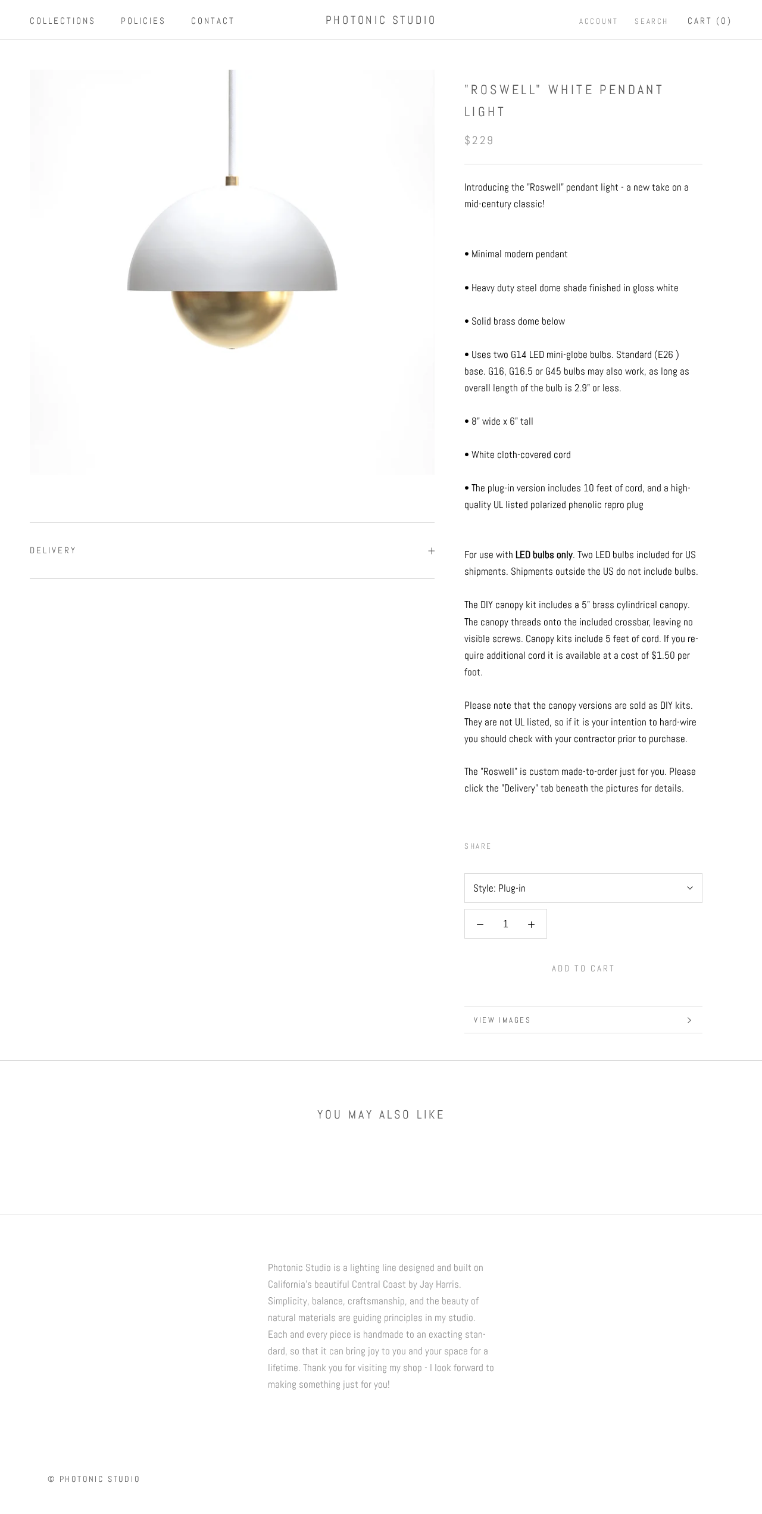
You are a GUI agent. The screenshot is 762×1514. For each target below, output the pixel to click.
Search (652, 21)
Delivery (53, 550)
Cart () (710, 20)
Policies (143, 20)
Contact (213, 20)
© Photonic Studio (94, 1478)
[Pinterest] (534, 843)
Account (598, 21)
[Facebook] (503, 843)
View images (503, 1020)
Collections (63, 20)
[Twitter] (519, 843)
